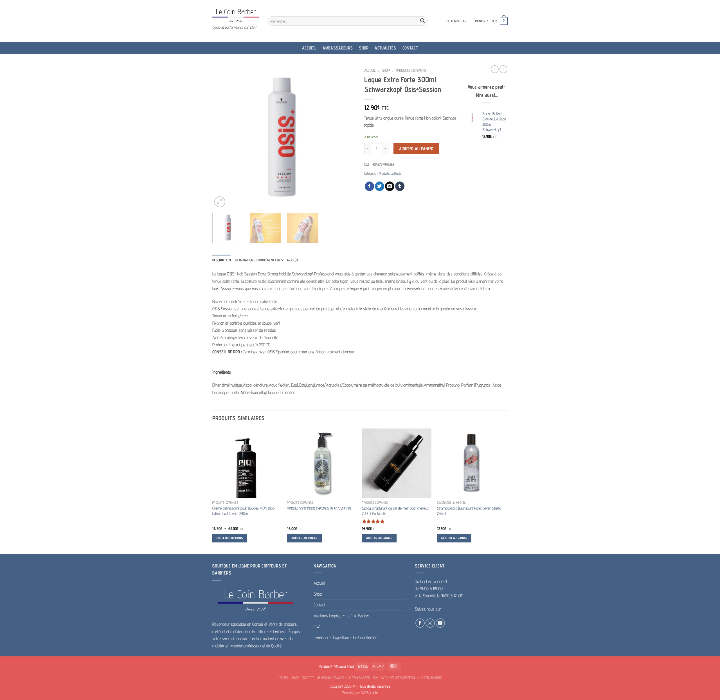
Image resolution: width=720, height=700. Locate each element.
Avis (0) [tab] (292, 260)
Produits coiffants (411, 70)
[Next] (346, 137)
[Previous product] (503, 69)
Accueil (309, 48)
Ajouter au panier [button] (304, 538)
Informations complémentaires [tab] (259, 260)
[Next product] (495, 69)
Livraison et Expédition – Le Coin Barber (345, 637)
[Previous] (222, 137)
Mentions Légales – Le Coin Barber (341, 615)
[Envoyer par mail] (389, 186)
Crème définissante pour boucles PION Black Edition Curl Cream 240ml (243, 511)
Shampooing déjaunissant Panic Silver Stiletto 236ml (469, 511)
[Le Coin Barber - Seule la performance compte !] (235, 15)
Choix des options (230, 538)
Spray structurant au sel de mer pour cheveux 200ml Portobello (395, 511)
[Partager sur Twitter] (379, 186)
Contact (410, 48)
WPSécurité (369, 692)
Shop (363, 48)
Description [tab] (221, 260)
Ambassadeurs (338, 48)
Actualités (385, 48)
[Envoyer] (422, 21)
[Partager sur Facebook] (369, 186)
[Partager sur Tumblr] (399, 186)
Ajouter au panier (416, 148)
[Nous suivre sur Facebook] (420, 623)
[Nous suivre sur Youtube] (440, 623)
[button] (456, 21)
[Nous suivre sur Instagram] (430, 623)
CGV (317, 626)
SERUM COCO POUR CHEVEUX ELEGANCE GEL (319, 508)
